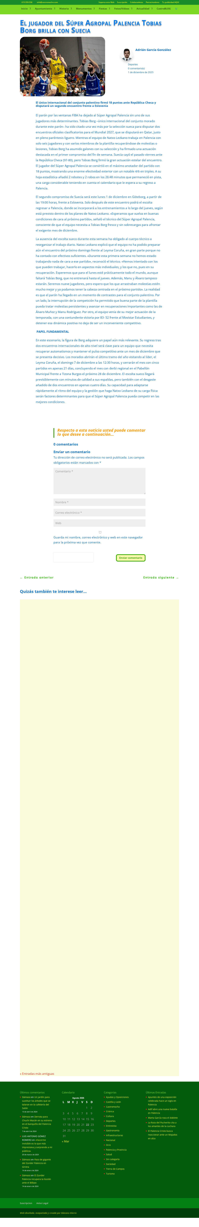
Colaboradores (136, 2)
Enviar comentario (130, 558)
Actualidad (143, 8)
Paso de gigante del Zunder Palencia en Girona (36, 1163)
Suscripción (122, 2)
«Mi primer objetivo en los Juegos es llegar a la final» (68, 1039)
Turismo (110, 1173)
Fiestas (103, 8)
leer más (32, 724)
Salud (109, 1154)
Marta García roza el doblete (47, 705)
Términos (67, 560)
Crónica (110, 1111)
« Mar (65, 1141)
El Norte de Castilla (37, 946)
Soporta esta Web (106, 2)
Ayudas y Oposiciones (117, 1097)
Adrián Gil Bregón (36, 852)
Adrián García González (39, 710)
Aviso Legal (42, 1203)
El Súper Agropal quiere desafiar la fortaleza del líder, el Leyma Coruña (83, 894)
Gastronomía (112, 1130)
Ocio (108, 1144)
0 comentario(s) (136, 68)
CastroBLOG (164, 8)
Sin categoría (113, 1159)
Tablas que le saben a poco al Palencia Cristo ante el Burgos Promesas (82, 941)
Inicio (24, 8)
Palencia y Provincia (116, 1149)
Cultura (110, 1116)
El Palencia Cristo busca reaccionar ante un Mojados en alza (74, 847)
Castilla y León (113, 1101)
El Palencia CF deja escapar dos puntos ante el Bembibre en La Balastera (84, 988)
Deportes (133, 64)
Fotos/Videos (121, 8)
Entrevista (83, 1044)
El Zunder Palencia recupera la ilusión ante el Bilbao (36, 1179)
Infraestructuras (114, 1135)
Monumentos (84, 8)
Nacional (110, 1140)
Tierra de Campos (115, 1168)
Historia (64, 8)
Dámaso (26, 1097)
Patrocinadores (152, 2)
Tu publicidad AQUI (170, 2)
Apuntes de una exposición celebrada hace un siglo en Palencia (162, 1101)
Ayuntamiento (43, 8)
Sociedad (111, 1164)
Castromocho (113, 1106)
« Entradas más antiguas (37, 1074)
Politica (58, 560)
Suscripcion (26, 1203)
